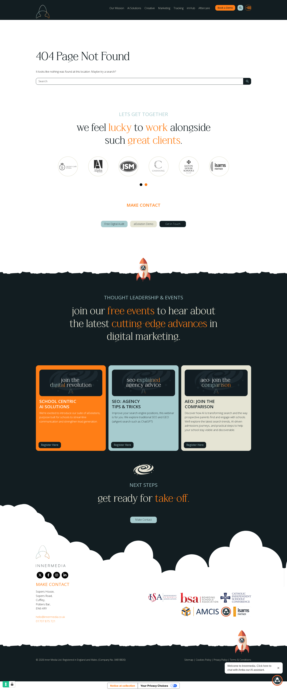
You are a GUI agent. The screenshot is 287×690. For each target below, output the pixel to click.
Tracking (179, 8)
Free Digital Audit (114, 224)
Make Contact (143, 519)
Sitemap (188, 659)
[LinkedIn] (65, 575)
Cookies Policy (203, 659)
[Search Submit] (247, 81)
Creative (149, 8)
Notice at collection (122, 685)
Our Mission (116, 8)
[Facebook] (48, 575)
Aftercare (204, 8)
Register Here (49, 445)
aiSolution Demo (143, 224)
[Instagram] (56, 575)
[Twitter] (40, 575)
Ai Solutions (134, 8)
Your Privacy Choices (154, 685)
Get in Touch (172, 224)
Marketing (164, 8)
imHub (191, 8)
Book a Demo (225, 7)
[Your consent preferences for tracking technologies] (12, 684)
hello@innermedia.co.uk (50, 617)
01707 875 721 (45, 621)
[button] (240, 8)
